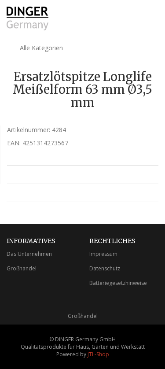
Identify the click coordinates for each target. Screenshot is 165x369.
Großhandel (22, 268)
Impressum (103, 254)
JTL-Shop (98, 354)
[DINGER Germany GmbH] (27, 18)
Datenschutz (104, 268)
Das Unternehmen (29, 254)
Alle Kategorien (40, 48)
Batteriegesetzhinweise (118, 283)
